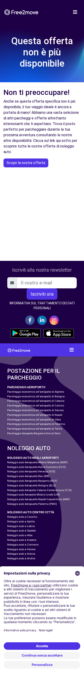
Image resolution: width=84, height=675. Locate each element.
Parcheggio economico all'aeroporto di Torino (34, 428)
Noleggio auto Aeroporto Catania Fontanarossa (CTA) (39, 490)
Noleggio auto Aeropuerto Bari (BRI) (28, 476)
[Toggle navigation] (75, 12)
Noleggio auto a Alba (19, 535)
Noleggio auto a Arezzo (21, 553)
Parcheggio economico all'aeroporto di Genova (35, 410)
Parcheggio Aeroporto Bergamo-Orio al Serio (33, 433)
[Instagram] (54, 320)
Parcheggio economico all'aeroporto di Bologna (36, 396)
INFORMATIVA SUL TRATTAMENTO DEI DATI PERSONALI (42, 305)
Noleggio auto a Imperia (21, 540)
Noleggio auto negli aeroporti (33, 458)
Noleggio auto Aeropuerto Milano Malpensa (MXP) (37, 462)
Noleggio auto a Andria (21, 558)
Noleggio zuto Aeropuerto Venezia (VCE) (31, 471)
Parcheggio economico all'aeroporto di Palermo (36, 424)
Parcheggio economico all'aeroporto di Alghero (35, 391)
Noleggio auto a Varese (21, 549)
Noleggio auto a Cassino (22, 516)
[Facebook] (30, 320)
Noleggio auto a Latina (21, 526)
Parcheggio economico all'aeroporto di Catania (35, 400)
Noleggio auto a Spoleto (21, 530)
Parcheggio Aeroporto (26, 387)
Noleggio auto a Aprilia (21, 521)
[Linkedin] (42, 320)
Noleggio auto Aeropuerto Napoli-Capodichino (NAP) (38, 499)
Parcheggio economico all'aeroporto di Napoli (34, 414)
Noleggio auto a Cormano (22, 544)
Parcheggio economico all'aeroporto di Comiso (35, 405)
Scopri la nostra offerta (26, 163)
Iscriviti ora (42, 294)
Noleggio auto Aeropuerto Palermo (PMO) (32, 504)
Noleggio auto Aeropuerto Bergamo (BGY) (32, 480)
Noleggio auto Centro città (30, 512)
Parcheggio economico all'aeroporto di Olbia (34, 419)
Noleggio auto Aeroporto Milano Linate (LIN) (33, 494)
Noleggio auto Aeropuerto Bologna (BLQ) (31, 485)
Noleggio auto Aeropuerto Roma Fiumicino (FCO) (36, 467)
